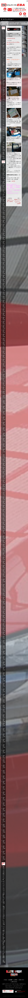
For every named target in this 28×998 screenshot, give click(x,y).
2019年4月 (4, 477)
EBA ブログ (21, 979)
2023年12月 (4, 251)
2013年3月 (4, 746)
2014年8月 (4, 658)
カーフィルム (16, 984)
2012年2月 (4, 815)
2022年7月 (4, 310)
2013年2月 (4, 751)
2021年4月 (4, 375)
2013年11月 (4, 706)
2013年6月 (4, 730)
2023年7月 (4, 272)
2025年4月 (4, 205)
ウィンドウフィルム (3, 108)
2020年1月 (4, 450)
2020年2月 (4, 445)
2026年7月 (4, 170)
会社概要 (10, 979)
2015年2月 (4, 629)
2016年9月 (4, 550)
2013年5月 (4, 735)
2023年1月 (4, 289)
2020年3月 (4, 440)
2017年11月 (4, 519)
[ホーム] (20, 14)
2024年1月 (4, 247)
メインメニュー (8, 19)
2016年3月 (4, 575)
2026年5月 (4, 178)
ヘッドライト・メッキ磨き (3, 140)
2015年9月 (4, 598)
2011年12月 (4, 825)
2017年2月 (4, 541)
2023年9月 (4, 264)
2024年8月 (4, 221)
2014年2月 (4, 690)
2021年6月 (4, 365)
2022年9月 (4, 301)
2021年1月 (4, 388)
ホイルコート (3, 127)
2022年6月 (4, 314)
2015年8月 (4, 602)
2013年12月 (4, 701)
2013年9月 (4, 716)
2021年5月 (4, 370)
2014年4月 (4, 679)
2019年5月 (4, 473)
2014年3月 (4, 685)
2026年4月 (4, 182)
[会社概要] (25, 14)
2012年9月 (4, 777)
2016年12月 (4, 545)
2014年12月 (4, 637)
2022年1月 (4, 335)
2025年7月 (4, 195)
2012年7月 (4, 788)
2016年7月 (4, 558)
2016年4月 (4, 571)
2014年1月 (4, 695)
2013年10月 (4, 710)
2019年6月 (4, 468)
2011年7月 (4, 852)
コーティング (3, 97)
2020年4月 (4, 434)
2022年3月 (4, 327)
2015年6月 (4, 612)
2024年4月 (4, 234)
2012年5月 (4, 798)
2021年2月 (4, 384)
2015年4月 (4, 620)
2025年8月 (4, 191)
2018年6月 (4, 498)
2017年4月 (4, 532)
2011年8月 (4, 847)
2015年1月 (4, 633)
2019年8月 (4, 464)
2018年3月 (4, 506)
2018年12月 (4, 489)
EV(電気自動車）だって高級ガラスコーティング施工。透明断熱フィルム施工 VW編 (4, 951)
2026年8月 (4, 165)
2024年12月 (4, 213)
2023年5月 (4, 280)
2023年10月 (4, 259)
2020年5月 (4, 429)
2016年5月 (4, 566)
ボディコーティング (7, 984)
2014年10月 (4, 647)
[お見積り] (5, 9)
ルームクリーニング (3, 121)
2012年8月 (4, 782)
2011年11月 (4, 831)
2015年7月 (4, 608)
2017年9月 (4, 523)
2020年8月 (4, 413)
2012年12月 (4, 761)
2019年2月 (4, 481)
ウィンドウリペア (3, 115)
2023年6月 (4, 276)
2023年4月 (4, 285)
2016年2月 (4, 580)
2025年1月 (4, 209)
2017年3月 (4, 537)
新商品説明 (3, 153)
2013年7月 (4, 724)
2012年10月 (4, 771)
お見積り (16, 979)
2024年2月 (4, 242)
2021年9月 (4, 352)
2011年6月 (4, 858)
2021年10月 (4, 348)
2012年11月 (4, 766)
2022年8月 (4, 306)
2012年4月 (4, 804)
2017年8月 (4, 527)
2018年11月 (4, 494)
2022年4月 (4, 322)
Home (5, 979)
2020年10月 (4, 402)
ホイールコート (9, 985)
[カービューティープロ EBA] (14, 4)
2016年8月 (4, 554)
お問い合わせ (14, 981)
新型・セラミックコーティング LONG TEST (4, 36)
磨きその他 (3, 157)
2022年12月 (4, 293)
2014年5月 (4, 674)
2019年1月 (4, 485)
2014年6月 (4, 668)
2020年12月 (4, 392)
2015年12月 (4, 590)
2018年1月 (4, 510)
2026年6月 (4, 174)
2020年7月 (4, 418)
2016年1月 (4, 586)
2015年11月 (4, 594)
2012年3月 (4, 809)
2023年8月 (4, 268)
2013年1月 (4, 756)
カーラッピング (3, 133)
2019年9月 (4, 460)
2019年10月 (4, 456)
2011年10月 (4, 836)
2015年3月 (4, 625)
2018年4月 (4, 502)
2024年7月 (4, 226)
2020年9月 (4, 407)
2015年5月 (4, 616)
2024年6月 (4, 230)
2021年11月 (4, 344)
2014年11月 (4, 641)
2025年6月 (4, 200)
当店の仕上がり (21, 22)
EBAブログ (16, 22)
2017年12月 (4, 515)
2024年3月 (4, 238)
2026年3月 (4, 187)
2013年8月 (4, 720)
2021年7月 (4, 360)
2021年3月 (4, 380)
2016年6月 (4, 562)
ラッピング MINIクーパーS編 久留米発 (10, 200)
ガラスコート (3, 102)
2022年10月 (4, 297)
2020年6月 (4, 423)
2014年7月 (4, 663)
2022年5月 (4, 318)
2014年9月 (4, 652)
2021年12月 (4, 339)
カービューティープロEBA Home (7, 22)
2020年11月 (4, 396)
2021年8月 (4, 356)
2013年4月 (4, 740)
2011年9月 (4, 841)
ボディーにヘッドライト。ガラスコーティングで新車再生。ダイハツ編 (3, 891)
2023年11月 (4, 255)
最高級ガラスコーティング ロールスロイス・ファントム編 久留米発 (17, 201)
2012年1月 (4, 820)
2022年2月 (4, 331)
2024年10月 (4, 217)
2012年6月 (4, 793)
